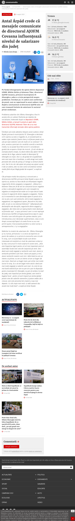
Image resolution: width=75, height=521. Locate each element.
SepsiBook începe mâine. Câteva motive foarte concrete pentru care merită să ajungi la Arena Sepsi (33, 390)
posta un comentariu (35, 451)
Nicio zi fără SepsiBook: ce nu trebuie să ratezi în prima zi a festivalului (11, 388)
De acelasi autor (10, 366)
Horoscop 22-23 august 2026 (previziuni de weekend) (10, 320)
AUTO (40, 493)
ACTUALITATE (7, 14)
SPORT (4, 484)
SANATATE (41, 484)
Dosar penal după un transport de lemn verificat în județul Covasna (12, 353)
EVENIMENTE (43, 479)
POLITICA (41, 475)
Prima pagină (6, 7)
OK (73, 511)
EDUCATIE (41, 488)
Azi (48, 78)
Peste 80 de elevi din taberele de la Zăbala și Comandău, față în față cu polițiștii (33, 323)
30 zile (57, 78)
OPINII (4, 502)
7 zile (52, 78)
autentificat (15, 451)
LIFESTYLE (41, 498)
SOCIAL (4, 488)
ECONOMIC (6, 479)
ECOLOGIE (6, 498)
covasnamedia (11, 2)
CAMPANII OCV (7, 493)
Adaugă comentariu (11, 446)
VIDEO (40, 502)
